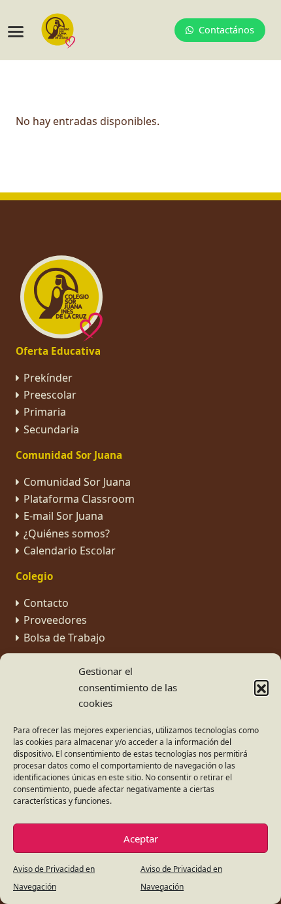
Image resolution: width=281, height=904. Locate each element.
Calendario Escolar (70, 550)
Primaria (45, 412)
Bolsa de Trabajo (64, 637)
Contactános (226, 30)
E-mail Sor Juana (63, 516)
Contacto (46, 603)
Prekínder (48, 378)
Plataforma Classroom (79, 499)
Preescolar (50, 395)
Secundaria (51, 429)
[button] (261, 687)
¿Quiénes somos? (67, 533)
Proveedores (55, 620)
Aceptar (141, 838)
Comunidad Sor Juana (77, 482)
